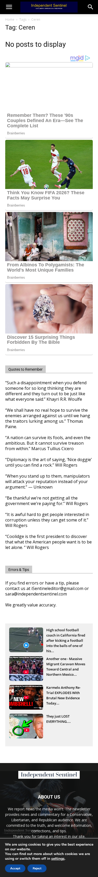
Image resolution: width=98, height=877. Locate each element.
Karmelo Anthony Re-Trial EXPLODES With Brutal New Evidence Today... (63, 693)
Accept (15, 868)
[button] (90, 7)
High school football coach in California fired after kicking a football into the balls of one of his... (65, 636)
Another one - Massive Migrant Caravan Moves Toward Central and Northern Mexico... (65, 664)
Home (9, 19)
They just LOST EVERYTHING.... (58, 719)
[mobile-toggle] (9, 7)
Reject (37, 868)
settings (58, 858)
